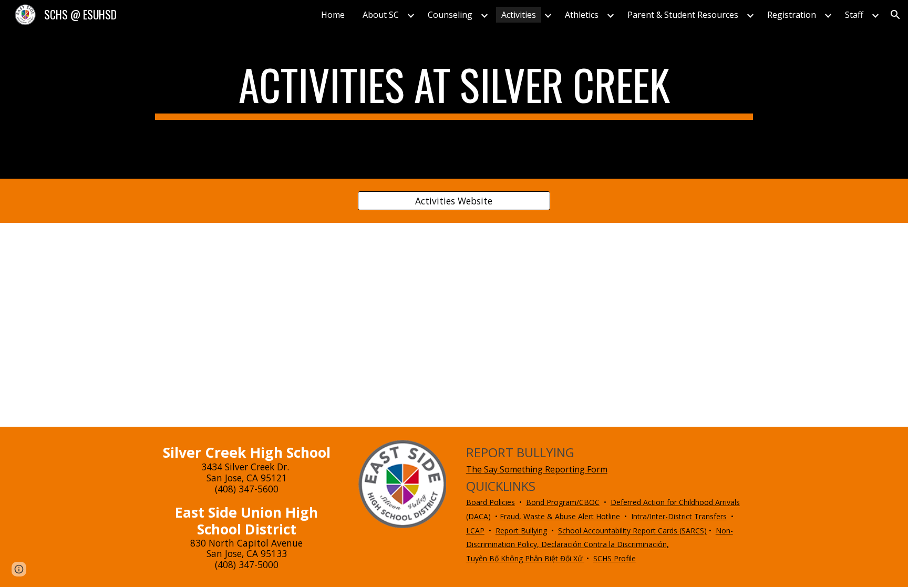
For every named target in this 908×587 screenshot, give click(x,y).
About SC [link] (381, 14)
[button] (895, 14)
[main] (454, 89)
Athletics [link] (582, 14)
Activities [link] (518, 14)
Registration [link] (791, 14)
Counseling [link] (450, 14)
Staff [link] (854, 14)
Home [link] (333, 14)
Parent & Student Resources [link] (682, 14)
